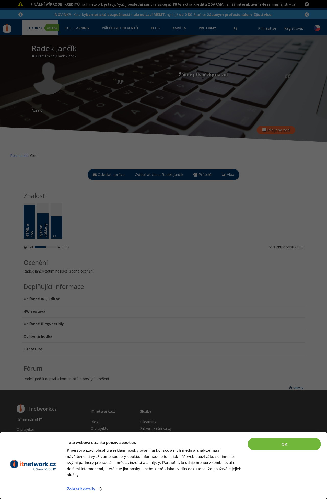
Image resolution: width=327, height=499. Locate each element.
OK (284, 444)
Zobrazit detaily (81, 489)
